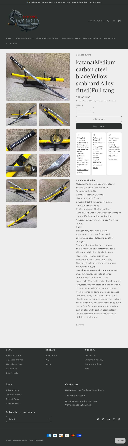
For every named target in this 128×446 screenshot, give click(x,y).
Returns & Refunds (93, 364)
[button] (10, 38)
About (48, 364)
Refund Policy (12, 399)
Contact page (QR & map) (78, 405)
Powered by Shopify (36, 440)
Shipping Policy (13, 403)
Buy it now (98, 126)
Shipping (92, 101)
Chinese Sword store (20, 440)
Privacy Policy (12, 390)
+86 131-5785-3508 (75, 396)
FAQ (86, 369)
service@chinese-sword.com (89, 390)
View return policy (97, 166)
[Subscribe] (48, 419)
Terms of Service (14, 395)
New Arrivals (12, 373)
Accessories (11, 369)
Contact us (112, 159)
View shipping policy (82, 171)
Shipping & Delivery (94, 360)
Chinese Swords (13, 355)
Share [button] (81, 325)
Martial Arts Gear (14, 364)
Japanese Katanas (14, 360)
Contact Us (90, 355)
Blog (47, 360)
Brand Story (51, 355)
